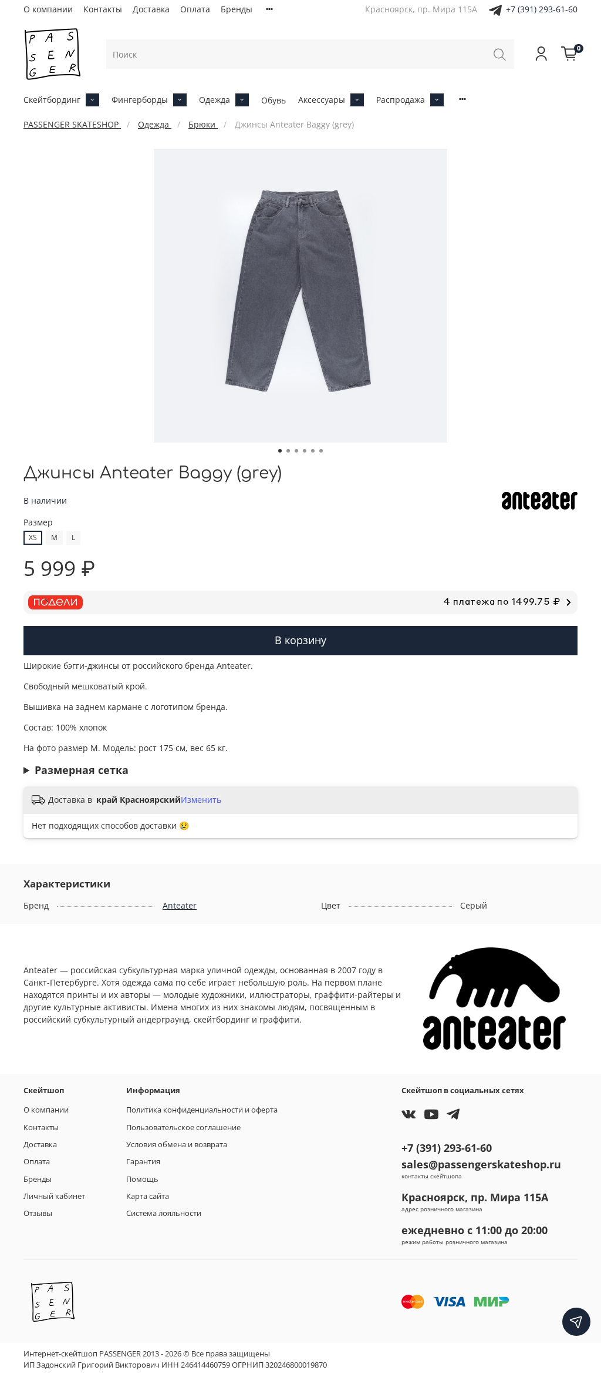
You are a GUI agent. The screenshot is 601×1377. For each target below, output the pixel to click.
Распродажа (400, 99)
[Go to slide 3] (296, 451)
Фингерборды (140, 99)
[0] (569, 54)
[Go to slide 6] (321, 451)
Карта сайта (147, 1196)
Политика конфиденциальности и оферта (202, 1110)
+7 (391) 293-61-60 (542, 9)
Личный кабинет (54, 1196)
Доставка (151, 9)
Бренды (236, 9)
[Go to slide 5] (313, 451)
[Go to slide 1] (280, 451)
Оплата (195, 9)
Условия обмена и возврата (176, 1145)
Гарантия (143, 1162)
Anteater (180, 905)
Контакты (102, 9)
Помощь (142, 1179)
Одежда (214, 99)
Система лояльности (163, 1213)
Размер (38, 523)
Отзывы (37, 1213)
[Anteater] (540, 499)
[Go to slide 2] (288, 451)
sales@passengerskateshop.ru (481, 1164)
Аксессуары (321, 99)
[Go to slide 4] (304, 451)
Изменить (201, 800)
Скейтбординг (51, 99)
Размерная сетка (82, 770)
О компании (48, 9)
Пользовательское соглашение (183, 1128)
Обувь (273, 100)
